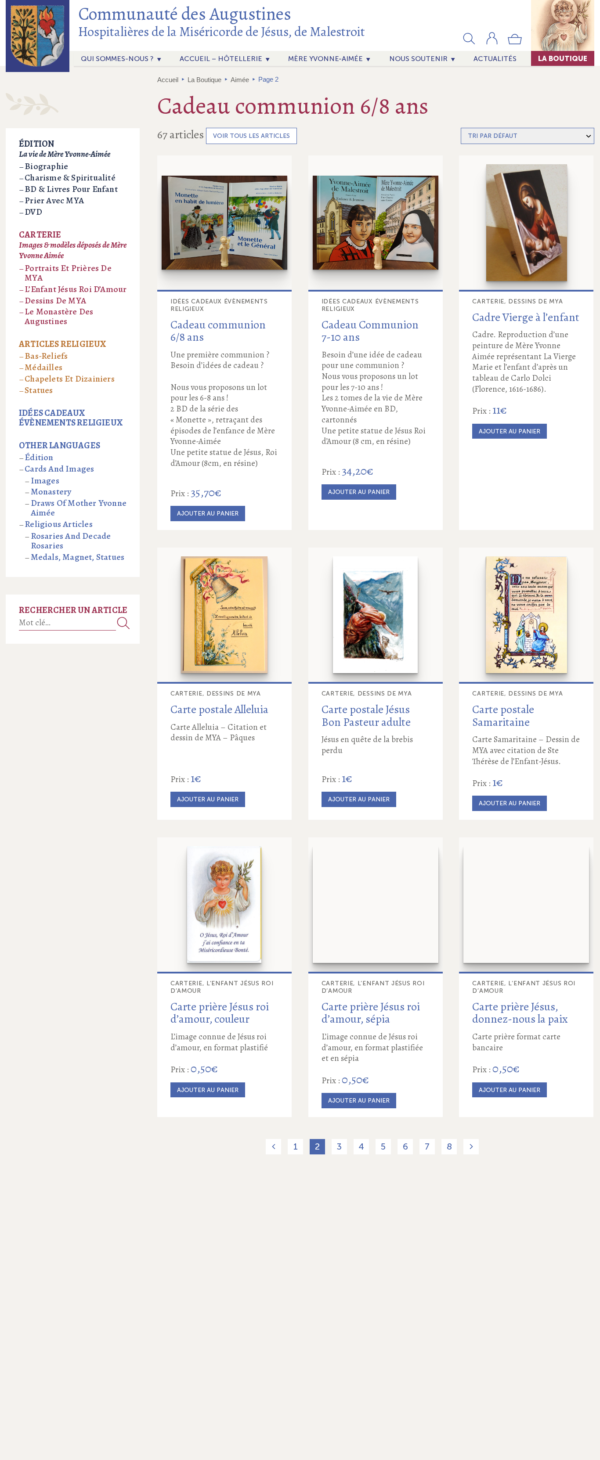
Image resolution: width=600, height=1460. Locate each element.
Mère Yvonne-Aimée (325, 58)
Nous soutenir (418, 58)
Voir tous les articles (251, 136)
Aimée (240, 79)
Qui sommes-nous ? (117, 58)
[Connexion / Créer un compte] (492, 42)
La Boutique (562, 58)
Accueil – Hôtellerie (221, 58)
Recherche (123, 623)
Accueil (167, 79)
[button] (469, 38)
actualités (495, 58)
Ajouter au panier (208, 513)
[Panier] (515, 42)
